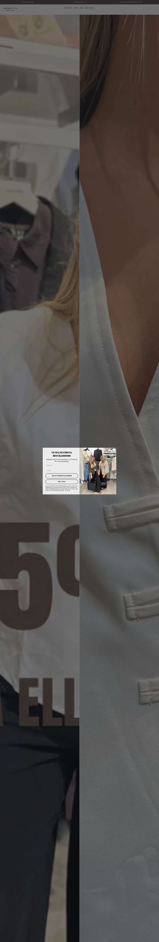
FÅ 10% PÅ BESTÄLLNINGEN (62, 476)
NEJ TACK (61, 481)
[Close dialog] (114, 450)
